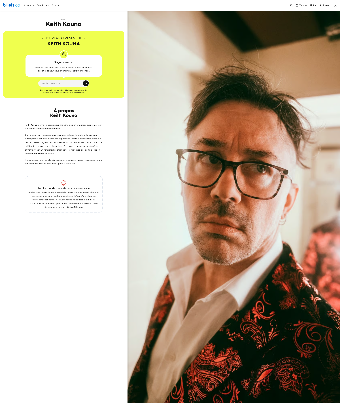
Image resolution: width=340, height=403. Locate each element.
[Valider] (86, 83)
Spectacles (43, 5)
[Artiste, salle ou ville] (291, 5)
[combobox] (325, 5)
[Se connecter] (335, 5)
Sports (55, 5)
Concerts (29, 5)
